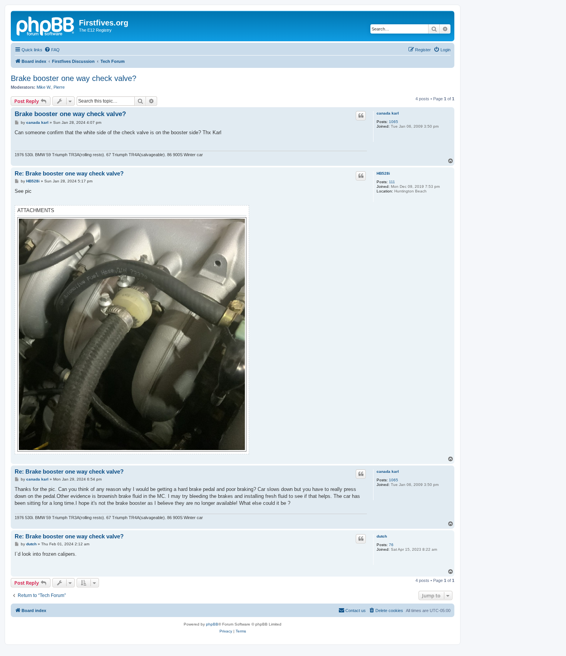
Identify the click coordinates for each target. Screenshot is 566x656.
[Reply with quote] (361, 115)
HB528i (383, 173)
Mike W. (44, 87)
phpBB (212, 624)
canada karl (388, 113)
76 (391, 545)
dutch (382, 536)
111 (392, 182)
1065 (393, 122)
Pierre (59, 87)
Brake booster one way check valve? (73, 78)
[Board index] (46, 25)
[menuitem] (52, 49)
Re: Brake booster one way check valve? (69, 173)
